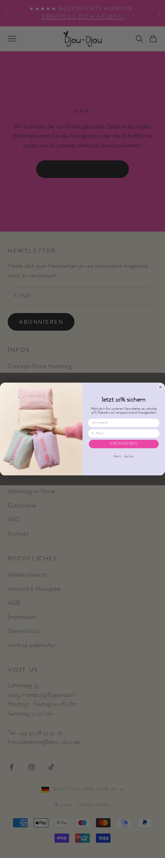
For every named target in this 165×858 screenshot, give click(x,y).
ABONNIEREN (124, 444)
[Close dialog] (160, 387)
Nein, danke (124, 456)
